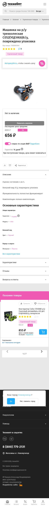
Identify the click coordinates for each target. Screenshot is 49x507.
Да (11, 401)
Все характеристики (11, 254)
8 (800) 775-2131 (14, 447)
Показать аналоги (24, 123)
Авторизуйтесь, (11, 63)
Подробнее (34, 144)
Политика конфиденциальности (14, 470)
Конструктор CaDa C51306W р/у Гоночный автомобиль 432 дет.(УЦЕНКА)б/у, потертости (32, 311)
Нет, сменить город (27, 401)
